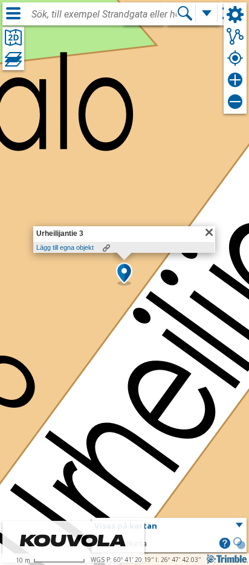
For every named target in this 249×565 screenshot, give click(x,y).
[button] (124, 274)
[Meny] (13, 13)
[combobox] (103, 14)
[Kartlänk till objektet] (106, 248)
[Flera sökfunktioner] (206, 13)
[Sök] (185, 13)
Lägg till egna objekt (65, 247)
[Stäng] (209, 232)
